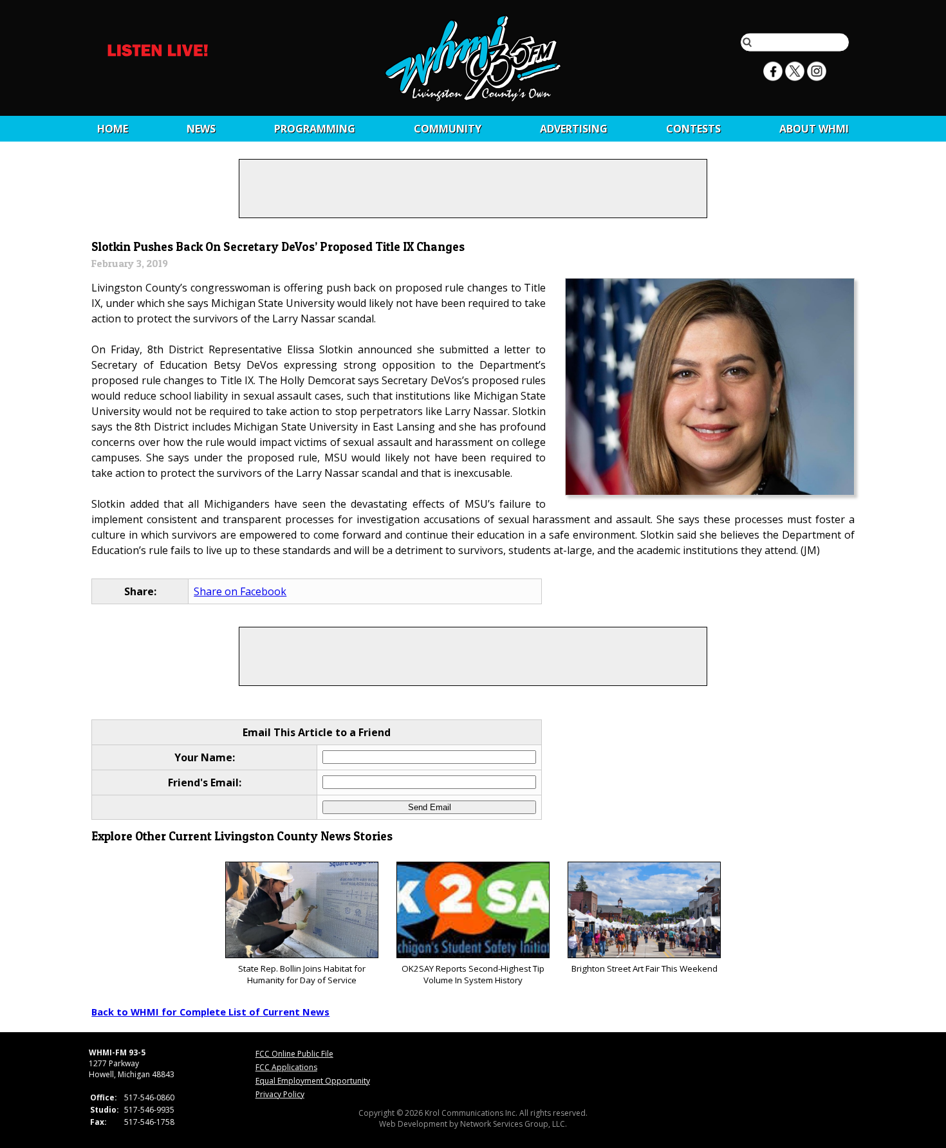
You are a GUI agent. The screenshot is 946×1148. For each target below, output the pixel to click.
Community (447, 129)
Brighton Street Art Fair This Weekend (644, 968)
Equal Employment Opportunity (312, 1080)
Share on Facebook (240, 591)
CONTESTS (693, 129)
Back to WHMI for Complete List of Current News (210, 1011)
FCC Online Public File (294, 1053)
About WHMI (814, 129)
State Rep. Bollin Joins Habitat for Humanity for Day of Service (302, 974)
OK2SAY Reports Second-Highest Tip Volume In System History (473, 974)
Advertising (573, 129)
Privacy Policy (279, 1094)
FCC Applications (286, 1067)
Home (112, 129)
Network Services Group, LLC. (513, 1123)
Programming (314, 129)
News (201, 129)
